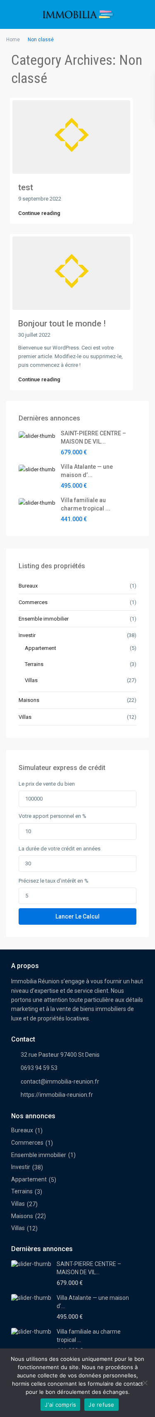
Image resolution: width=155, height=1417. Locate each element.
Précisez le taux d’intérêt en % (53, 881)
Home (13, 40)
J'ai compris (60, 1404)
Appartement (40, 648)
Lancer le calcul (77, 916)
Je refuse (101, 1404)
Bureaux (28, 586)
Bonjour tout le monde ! (62, 323)
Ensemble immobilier (44, 619)
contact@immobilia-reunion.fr (60, 1081)
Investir (27, 635)
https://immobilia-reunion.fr (57, 1094)
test (25, 187)
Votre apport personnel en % (52, 816)
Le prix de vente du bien (47, 784)
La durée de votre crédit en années (59, 848)
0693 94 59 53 (39, 1068)
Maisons (29, 700)
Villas (31, 680)
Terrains (34, 664)
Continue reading (39, 213)
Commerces (33, 602)
